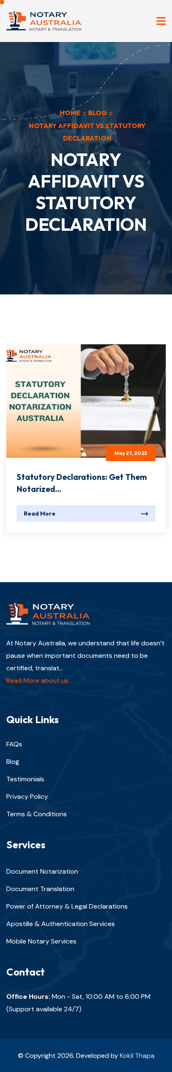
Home (70, 113)
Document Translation (40, 888)
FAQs (14, 744)
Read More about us (37, 680)
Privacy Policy (27, 796)
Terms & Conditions (36, 814)
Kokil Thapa (137, 1055)
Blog (97, 113)
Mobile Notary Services (41, 941)
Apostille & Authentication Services (60, 923)
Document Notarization (42, 871)
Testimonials (25, 779)
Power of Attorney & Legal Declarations (67, 906)
